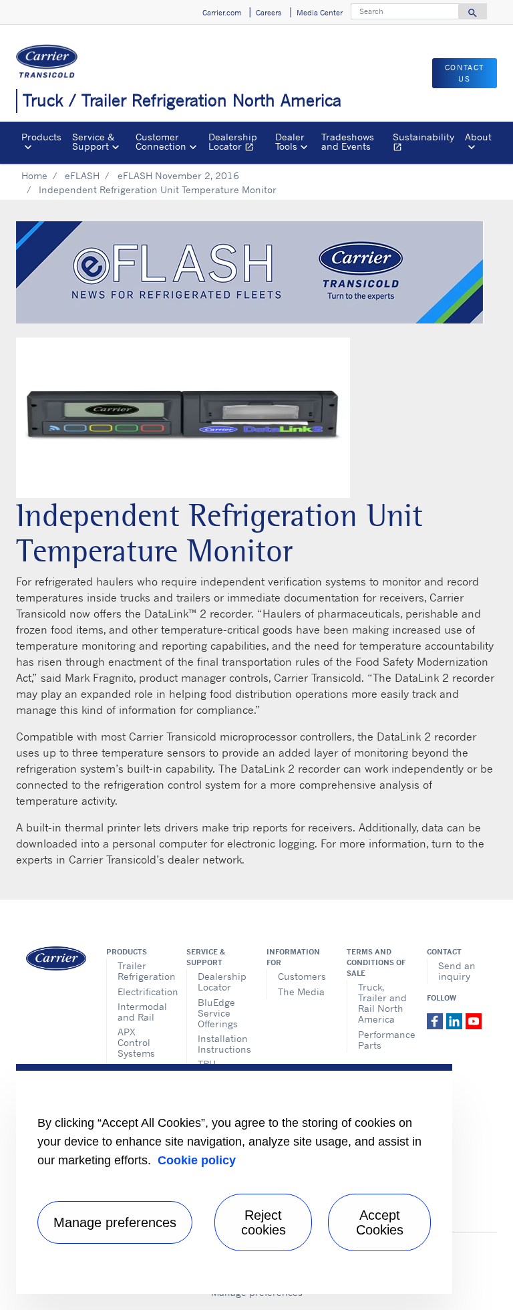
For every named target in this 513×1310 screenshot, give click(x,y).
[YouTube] (474, 1020)
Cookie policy (197, 1160)
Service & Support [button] (93, 141)
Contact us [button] (464, 73)
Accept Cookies (379, 1222)
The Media (301, 991)
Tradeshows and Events (347, 141)
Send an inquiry (457, 971)
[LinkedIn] (456, 1020)
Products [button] (41, 136)
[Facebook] (436, 1020)
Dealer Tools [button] (290, 141)
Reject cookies (263, 1222)
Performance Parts (382, 1040)
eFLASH (82, 175)
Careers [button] (268, 12)
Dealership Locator (238, 143)
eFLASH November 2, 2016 (178, 175)
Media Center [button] (320, 12)
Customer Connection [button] (161, 141)
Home (34, 175)
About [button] (478, 136)
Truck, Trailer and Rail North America (382, 1003)
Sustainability (426, 143)
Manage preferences (114, 1222)
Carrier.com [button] (221, 12)
